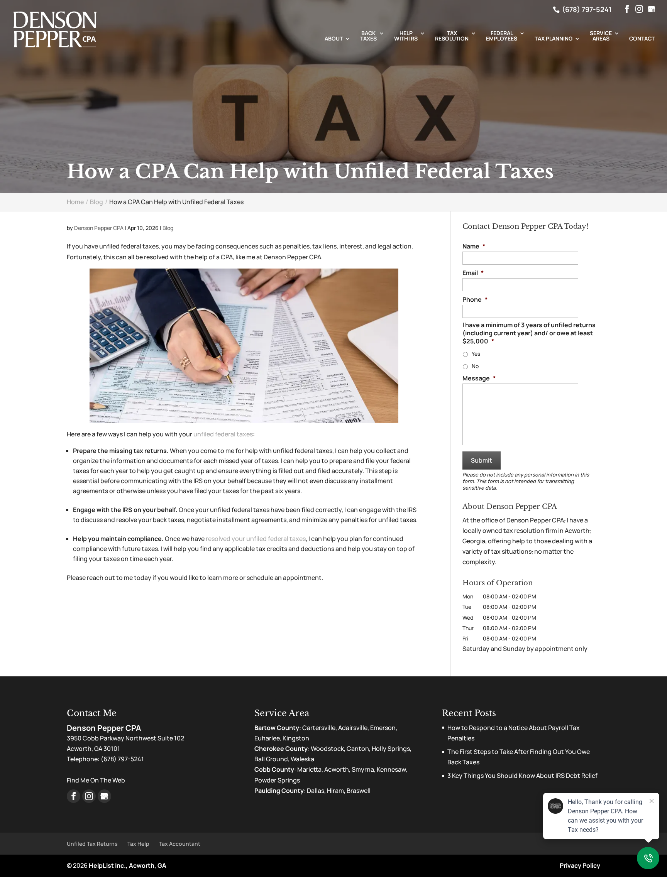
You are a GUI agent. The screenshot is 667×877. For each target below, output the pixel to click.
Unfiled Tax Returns (92, 843)
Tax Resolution (452, 36)
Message (479, 378)
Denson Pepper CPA (99, 228)
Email (473, 273)
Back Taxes (368, 36)
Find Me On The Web (96, 780)
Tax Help (138, 843)
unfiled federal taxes (223, 434)
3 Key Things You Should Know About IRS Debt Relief (522, 775)
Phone (475, 300)
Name (473, 246)
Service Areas (601, 36)
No (475, 366)
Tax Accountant (179, 843)
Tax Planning (553, 39)
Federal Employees (501, 36)
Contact (642, 39)
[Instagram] (639, 9)
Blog (168, 228)
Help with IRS (406, 36)
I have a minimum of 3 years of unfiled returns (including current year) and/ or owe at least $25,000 (529, 333)
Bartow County (276, 727)
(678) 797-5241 (586, 9)
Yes (476, 353)
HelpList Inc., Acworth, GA (127, 865)
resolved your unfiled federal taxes (256, 538)
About (334, 39)
